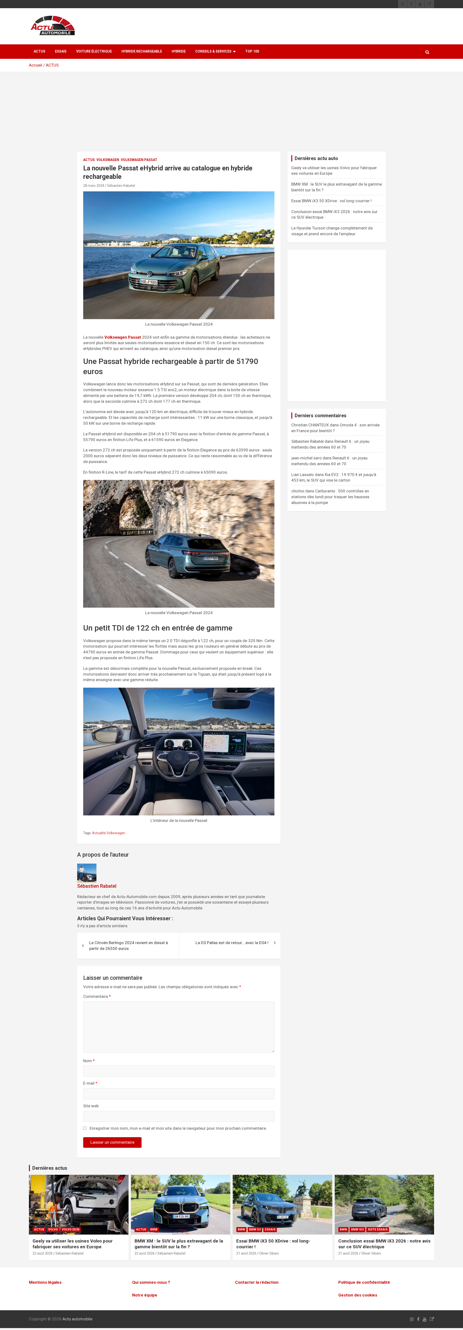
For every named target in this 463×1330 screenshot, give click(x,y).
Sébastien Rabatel (121, 186)
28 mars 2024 (93, 186)
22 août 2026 (145, 1253)
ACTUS (39, 51)
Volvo (53, 1229)
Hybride (179, 51)
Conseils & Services (213, 51)
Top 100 (252, 51)
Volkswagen (107, 160)
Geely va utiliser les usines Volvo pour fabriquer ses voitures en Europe (73, 1244)
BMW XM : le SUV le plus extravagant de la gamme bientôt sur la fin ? (179, 1244)
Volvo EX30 (70, 1229)
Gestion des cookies (357, 1295)
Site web (91, 1105)
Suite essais (378, 1229)
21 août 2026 (246, 1253)
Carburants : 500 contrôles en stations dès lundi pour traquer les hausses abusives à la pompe (330, 497)
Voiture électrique (94, 51)
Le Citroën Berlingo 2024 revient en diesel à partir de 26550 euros (128, 945)
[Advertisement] (231, 115)
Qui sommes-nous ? (151, 1282)
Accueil (35, 65)
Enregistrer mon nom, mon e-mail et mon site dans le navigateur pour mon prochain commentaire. (178, 1128)
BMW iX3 (357, 1229)
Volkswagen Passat (139, 160)
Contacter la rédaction (257, 1282)
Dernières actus (49, 1168)
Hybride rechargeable (142, 51)
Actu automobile (77, 1319)
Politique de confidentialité (364, 1282)
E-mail (90, 1083)
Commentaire (97, 996)
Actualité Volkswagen (108, 833)
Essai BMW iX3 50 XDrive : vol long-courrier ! (331, 200)
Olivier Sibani (269, 1253)
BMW (153, 1229)
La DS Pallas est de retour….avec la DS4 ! (232, 942)
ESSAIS (61, 51)
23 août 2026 (43, 1253)
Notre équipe (144, 1295)
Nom (89, 1060)
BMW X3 (255, 1229)
